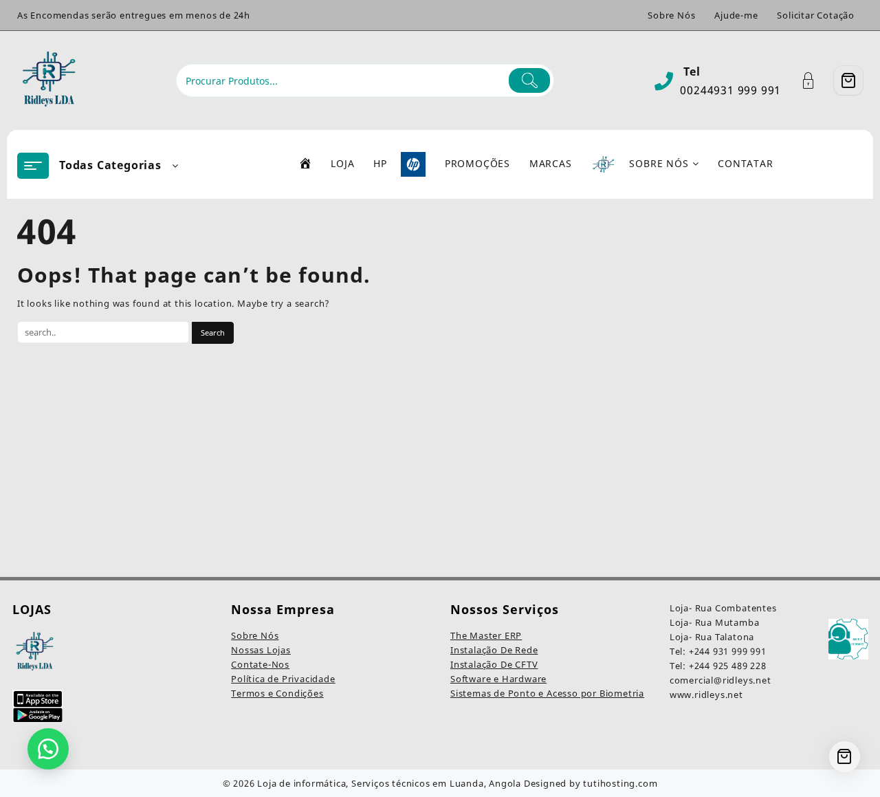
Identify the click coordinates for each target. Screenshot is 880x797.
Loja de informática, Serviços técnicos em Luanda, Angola (389, 783)
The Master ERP (486, 635)
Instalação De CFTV (494, 664)
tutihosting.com (620, 783)
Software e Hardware (498, 679)
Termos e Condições (277, 693)
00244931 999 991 (730, 90)
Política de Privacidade (283, 679)
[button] (48, 748)
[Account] (816, 80)
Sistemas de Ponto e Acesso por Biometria (547, 693)
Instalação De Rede (494, 650)
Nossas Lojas (261, 650)
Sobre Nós (254, 635)
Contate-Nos (260, 664)
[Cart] (848, 80)
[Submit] (530, 80)
